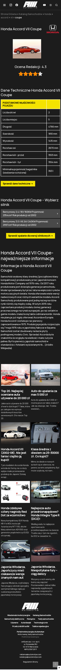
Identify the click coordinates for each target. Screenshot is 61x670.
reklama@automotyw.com (30, 654)
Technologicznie (41, 622)
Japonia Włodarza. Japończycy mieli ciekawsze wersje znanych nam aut (13, 572)
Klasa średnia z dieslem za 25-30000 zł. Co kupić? (45, 452)
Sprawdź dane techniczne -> (18, 183)
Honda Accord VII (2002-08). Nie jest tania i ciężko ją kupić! (13, 454)
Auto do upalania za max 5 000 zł (44, 392)
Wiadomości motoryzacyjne (18, 615)
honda (48, 14)
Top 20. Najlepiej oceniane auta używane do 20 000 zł (15, 394)
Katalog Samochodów (30, 14)
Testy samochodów (46, 619)
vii (11, 17)
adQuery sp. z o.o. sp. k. (30, 641)
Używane (14, 622)
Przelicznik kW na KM (20, 626)
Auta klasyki (26, 622)
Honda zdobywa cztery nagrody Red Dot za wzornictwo (14, 511)
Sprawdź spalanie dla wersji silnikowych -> (30, 235)
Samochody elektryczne (14, 619)
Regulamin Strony (30, 662)
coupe (18, 17)
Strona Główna (9, 14)
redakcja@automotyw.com (30, 657)
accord (4, 17)
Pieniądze (31, 619)
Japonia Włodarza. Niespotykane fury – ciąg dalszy (44, 570)
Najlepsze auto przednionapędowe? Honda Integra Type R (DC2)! (45, 513)
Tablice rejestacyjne (40, 626)
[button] (4, 5)
